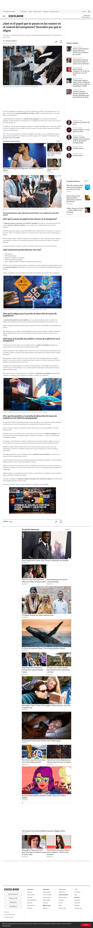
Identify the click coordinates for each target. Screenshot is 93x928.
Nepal (30, 11)
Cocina (60, 902)
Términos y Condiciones (9, 914)
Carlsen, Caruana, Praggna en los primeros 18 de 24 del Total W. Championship (81, 140)
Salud (60, 905)
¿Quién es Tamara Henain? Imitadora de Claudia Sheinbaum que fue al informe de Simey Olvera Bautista (81, 94)
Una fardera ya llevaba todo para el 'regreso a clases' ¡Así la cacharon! (81, 62)
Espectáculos (31, 905)
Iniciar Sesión (13, 894)
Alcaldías (61, 900)
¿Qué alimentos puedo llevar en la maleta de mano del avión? (30, 214)
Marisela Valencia (11, 41)
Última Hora (87, 15)
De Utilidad (77, 892)
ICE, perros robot (54, 11)
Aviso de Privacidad (8, 917)
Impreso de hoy (86, 17)
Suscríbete (13, 906)
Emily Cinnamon (37, 11)
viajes (58, 111)
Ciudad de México (32, 900)
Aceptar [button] (86, 924)
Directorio (6, 912)
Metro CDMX (46, 900)
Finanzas (29, 897)
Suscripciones (78, 908)
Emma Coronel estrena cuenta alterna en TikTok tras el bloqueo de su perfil (81, 51)
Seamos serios (78, 155)
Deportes (29, 902)
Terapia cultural (78, 148)
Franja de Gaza (47, 897)
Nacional (29, 892)
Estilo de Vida (62, 908)
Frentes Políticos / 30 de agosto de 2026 (81, 130)
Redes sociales (63, 897)
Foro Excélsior (47, 892)
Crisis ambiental (47, 894)
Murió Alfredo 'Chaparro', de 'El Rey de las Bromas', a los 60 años (81, 72)
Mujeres (45, 908)
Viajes (10, 521)
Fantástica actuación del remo (81, 123)
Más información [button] (6, 925)
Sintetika (29, 908)
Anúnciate (84, 11)
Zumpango (46, 11)
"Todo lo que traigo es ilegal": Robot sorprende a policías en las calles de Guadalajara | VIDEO (81, 83)
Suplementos (62, 889)
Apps (75, 894)
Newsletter (13, 898)
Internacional (30, 894)
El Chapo (45, 902)
